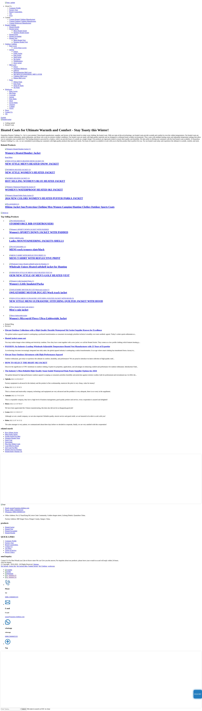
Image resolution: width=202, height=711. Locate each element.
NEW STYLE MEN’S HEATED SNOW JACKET (32, 163)
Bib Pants (12, 93)
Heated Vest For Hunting (13, 449)
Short (11, 101)
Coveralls (12, 95)
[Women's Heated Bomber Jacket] (18, 149)
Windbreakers (18, 61)
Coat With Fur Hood (12, 446)
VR (10, 14)
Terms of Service (10, 550)
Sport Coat (8, 440)
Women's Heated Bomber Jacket (23, 153)
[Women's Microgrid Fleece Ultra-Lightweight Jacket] (18, 315)
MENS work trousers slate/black (26, 249)
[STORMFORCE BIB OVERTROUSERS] (17, 221)
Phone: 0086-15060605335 (14, 510)
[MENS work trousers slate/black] (17, 247)
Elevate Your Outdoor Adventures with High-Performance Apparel (34, 354)
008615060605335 (11, 636)
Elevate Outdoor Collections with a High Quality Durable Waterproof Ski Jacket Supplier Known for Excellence (53, 330)
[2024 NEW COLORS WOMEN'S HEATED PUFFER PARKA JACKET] (19, 195)
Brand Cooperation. (15, 12)
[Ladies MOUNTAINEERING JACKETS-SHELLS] (16, 238)
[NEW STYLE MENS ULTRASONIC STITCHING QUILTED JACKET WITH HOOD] (41, 298)
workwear (51, 566)
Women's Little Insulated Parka (26, 283)
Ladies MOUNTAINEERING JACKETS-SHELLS (36, 240)
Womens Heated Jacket (21, 33)
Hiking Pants (17, 82)
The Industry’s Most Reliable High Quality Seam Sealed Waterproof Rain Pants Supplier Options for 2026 (51, 371)
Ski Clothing (43, 566)
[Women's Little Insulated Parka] (21, 281)
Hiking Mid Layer (19, 78)
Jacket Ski (12, 566)
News (7, 110)
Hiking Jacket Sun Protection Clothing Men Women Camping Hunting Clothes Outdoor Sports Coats (59, 207)
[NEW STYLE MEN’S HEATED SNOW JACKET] (24, 161)
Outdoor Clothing (11, 44)
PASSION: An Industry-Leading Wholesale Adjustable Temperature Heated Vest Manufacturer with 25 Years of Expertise (57, 346)
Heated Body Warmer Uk (13, 451)
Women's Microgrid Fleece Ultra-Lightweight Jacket (38, 318)
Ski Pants (16, 87)
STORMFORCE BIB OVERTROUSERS (31, 223)
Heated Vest (13, 38)
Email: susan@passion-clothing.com (17, 508)
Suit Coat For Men (11, 448)
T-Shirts (12, 106)
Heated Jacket (14, 29)
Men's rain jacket (18, 309)
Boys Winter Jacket (11, 432)
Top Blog (8, 548)
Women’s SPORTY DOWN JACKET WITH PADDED (38, 232)
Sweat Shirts (13, 103)
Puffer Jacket (17, 53)
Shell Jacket (17, 57)
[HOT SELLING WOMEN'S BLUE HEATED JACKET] (17, 178)
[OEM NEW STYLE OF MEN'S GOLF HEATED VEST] (30, 272)
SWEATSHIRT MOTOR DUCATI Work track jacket (38, 292)
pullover (16, 70)
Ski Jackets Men (22, 566)
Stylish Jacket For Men (12, 436)
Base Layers (13, 91)
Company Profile (15, 8)
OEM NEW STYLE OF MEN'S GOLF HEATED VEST (39, 275)
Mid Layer (12, 65)
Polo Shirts (13, 99)
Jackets (11, 50)
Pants (11, 80)
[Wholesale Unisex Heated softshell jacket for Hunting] (29, 264)
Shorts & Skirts (18, 86)
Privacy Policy (10, 552)
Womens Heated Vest (20, 42)
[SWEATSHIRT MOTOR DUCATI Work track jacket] (29, 290)
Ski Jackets (4, 566)
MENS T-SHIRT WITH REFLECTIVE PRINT (34, 258)
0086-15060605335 (11, 597)
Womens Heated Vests (12, 438)
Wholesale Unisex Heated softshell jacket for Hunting (38, 266)
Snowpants (8, 442)
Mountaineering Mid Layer (22, 72)
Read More (9, 157)
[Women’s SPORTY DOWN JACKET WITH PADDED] (29, 229)
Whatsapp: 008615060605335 (15, 512)
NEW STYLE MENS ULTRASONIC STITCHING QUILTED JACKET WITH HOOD (56, 301)
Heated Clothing (10, 25)
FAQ (11, 16)
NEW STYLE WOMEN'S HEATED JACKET (30, 172)
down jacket (17, 63)
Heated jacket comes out (15, 338)
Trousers (12, 104)
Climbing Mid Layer (20, 76)
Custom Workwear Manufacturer (20, 23)
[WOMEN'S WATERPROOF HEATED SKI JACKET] (20, 187)
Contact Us (9, 112)
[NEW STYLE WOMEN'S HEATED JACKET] (18, 170)
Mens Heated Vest (19, 40)
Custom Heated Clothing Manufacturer (22, 19)
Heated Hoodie (14, 27)
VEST (11, 108)
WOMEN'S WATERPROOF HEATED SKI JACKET (34, 189)
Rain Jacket (17, 55)
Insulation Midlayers (20, 68)
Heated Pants (13, 34)
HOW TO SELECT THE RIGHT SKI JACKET (26, 363)
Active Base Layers (20, 48)
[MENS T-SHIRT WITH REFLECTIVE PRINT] (27, 255)
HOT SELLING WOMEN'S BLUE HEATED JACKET (35, 181)
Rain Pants (17, 84)
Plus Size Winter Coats (12, 444)
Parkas (15, 51)
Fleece (15, 67)
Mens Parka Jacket (11, 434)
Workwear (8, 89)
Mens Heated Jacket (20, 31)
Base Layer (13, 46)
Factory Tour (13, 10)
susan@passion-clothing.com (14, 617)
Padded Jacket (33, 566)
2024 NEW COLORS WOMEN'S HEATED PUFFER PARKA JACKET (44, 198)
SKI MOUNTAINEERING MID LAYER (27, 74)
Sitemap (36, 564)
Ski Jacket (16, 59)
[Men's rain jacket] (21, 307)
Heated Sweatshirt (15, 36)
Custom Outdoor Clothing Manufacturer (22, 21)
